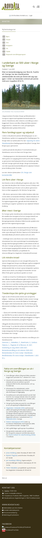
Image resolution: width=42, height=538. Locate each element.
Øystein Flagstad (11, 455)
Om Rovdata (15, 15)
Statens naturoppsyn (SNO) (15, 422)
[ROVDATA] (11, 6)
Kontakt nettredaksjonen (11, 510)
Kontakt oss (23, 15)
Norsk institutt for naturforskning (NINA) (22, 435)
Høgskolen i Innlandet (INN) (15, 408)
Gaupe (6, 39)
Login (30, 15)
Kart (38, 498)
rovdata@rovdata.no (15, 493)
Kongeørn (7, 45)
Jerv (6, 42)
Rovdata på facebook (24, 527)
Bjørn (6, 36)
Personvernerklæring (10, 513)
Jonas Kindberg (11, 453)
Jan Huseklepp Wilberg (13, 460)
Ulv (5, 48)
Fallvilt (6, 51)
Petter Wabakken (12, 468)
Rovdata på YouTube (12, 530)
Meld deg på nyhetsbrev (11, 515)
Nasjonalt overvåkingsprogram (14, 54)
